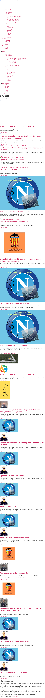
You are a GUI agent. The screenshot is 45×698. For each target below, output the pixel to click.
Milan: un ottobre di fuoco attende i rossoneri (17, 126)
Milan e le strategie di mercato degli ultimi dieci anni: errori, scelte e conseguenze (20, 137)
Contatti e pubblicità (15, 696)
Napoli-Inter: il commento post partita (14, 303)
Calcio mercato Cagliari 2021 (13, 22)
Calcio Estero (8, 10)
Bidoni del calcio (8, 12)
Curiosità (7, 43)
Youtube (4, 50)
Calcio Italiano (8, 9)
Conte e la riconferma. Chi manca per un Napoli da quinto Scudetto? (22, 149)
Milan (8, 26)
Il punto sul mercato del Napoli (12, 160)
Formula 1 (7, 48)
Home (1, 98)
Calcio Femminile (6, 38)
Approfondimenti (6, 40)
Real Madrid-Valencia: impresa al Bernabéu (16, 221)
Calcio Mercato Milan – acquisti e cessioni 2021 (17, 15)
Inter (8, 36)
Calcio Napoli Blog (11, 29)
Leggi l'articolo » (4, 132)
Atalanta (9, 24)
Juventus (9, 37)
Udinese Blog (10, 27)
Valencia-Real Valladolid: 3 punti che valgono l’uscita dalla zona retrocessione (20, 260)
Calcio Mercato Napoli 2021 (13, 19)
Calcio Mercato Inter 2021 (13, 17)
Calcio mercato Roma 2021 (13, 20)
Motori (3, 45)
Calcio (3, 8)
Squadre (6, 23)
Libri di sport (7, 41)
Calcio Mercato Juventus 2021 (14, 16)
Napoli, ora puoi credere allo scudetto (14, 212)
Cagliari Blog (10, 31)
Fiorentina (9, 33)
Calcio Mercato (8, 13)
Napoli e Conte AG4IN (8, 169)
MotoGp (6, 47)
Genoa (8, 34)
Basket (6, 44)
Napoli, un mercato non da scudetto (14, 345)
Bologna (9, 30)
